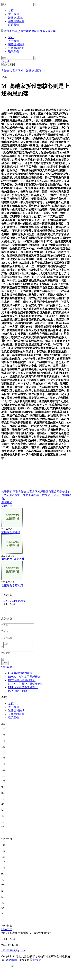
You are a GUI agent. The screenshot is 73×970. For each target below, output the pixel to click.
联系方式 (6, 929)
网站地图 (11, 959)
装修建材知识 (16, 44)
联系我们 (13, 51)
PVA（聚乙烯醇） (19, 690)
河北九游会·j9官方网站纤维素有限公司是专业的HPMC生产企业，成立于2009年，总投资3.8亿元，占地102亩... (36, 495)
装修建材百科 (16, 48)
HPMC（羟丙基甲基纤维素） (25, 676)
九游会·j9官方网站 (12, 70)
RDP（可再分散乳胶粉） (23, 687)
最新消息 (6, 505)
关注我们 (6, 502)
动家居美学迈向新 (12, 585)
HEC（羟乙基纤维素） (21, 680)
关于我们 (13, 40)
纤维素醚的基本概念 (20, 673)
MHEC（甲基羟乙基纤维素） (25, 683)
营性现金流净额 (10, 532)
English (5, 61)
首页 (11, 37)
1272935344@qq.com (13, 600)
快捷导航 (6, 666)
